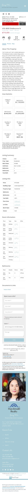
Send (14, 340)
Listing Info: (6, 179)
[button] (3, 469)
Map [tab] (13, 44)
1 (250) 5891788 (7, 356)
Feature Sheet (7, 289)
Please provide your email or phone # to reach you (13, 318)
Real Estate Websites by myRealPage (14, 475)
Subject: (6, 323)
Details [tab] (4, 44)
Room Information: (8, 217)
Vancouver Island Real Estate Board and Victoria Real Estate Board (13, 364)
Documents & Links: (9, 285)
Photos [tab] (9, 44)
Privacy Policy (22, 473)
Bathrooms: (6, 266)
